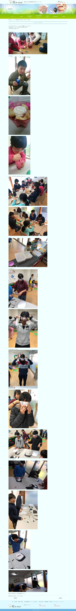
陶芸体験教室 (55, 16)
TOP (12, 601)
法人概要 (21, 16)
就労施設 (20, 601)
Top (73, 608)
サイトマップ (62, 601)
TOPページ (13, 16)
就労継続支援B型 (29, 16)
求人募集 (63, 16)
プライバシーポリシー (56, 601)
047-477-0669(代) (42, 605)
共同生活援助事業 (39, 16)
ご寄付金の (47, 16)
